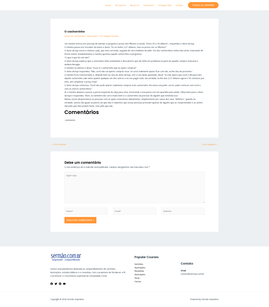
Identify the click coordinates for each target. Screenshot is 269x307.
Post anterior (58, 144)
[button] (203, 5)
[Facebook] (51, 283)
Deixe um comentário (74, 36)
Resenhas (139, 270)
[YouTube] (64, 283)
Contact (179, 5)
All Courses (120, 5)
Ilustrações (92, 36)
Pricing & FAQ (164, 5)
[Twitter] (56, 283)
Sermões (138, 264)
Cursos (137, 281)
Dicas (137, 277)
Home (108, 5)
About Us (134, 5)
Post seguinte (210, 144)
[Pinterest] (60, 283)
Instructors (148, 5)
